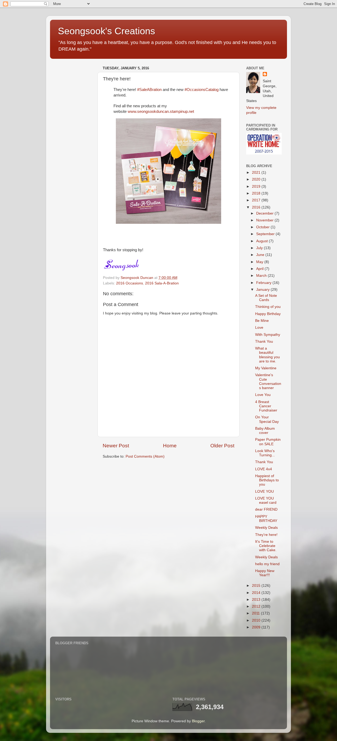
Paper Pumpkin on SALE (268, 442)
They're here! (266, 535)
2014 (256, 593)
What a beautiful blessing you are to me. (267, 354)
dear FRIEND (266, 509)
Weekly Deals (266, 528)
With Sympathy (267, 335)
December (265, 213)
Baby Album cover (265, 431)
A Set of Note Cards (266, 298)
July (260, 248)
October (263, 227)
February (264, 283)
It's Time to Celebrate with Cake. (265, 546)
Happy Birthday (268, 314)
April (260, 269)
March (262, 276)
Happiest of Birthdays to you (267, 480)
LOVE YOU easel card (265, 500)
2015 (256, 586)
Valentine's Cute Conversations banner (268, 381)
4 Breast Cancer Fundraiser (266, 406)
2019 (256, 186)
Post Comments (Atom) (145, 456)
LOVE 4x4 (263, 469)
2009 (256, 627)
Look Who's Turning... (265, 453)
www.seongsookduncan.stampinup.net (161, 111)
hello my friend (267, 564)
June (260, 255)
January (263, 290)
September (266, 234)
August (262, 241)
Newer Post (116, 445)
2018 (256, 193)
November (265, 220)
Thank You (264, 341)
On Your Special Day (267, 419)
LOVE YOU (264, 491)
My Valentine (265, 368)
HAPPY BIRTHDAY (266, 519)
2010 (256, 620)
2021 (256, 173)
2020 (256, 179)
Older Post (222, 445)
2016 (256, 207)
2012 (256, 606)
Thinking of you (268, 307)
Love (259, 328)
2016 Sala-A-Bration (162, 283)
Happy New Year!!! (264, 573)
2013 (256, 600)
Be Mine (262, 321)
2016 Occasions (129, 283)
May (260, 262)
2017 (256, 200)
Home (170, 445)
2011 (256, 613)
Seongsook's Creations (106, 31)
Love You (263, 395)
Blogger (198, 721)
